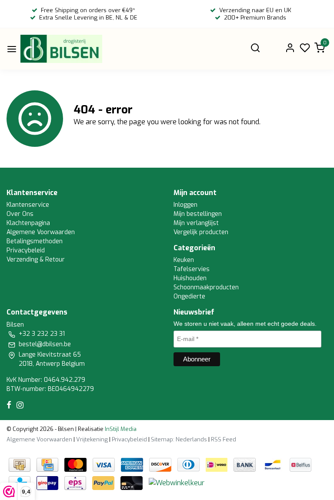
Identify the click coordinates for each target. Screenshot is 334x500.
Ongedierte (189, 296)
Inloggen (185, 205)
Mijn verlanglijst (196, 223)
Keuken (184, 260)
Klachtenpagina (28, 223)
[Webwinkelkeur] (177, 482)
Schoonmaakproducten (206, 287)
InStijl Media (120, 429)
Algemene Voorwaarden (41, 232)
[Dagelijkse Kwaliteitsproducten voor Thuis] (61, 49)
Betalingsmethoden (35, 241)
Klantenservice (28, 205)
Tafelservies (192, 269)
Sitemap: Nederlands (179, 439)
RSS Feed (223, 439)
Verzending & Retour (36, 259)
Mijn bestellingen (198, 214)
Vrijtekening (92, 439)
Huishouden (190, 278)
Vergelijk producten (201, 232)
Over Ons (20, 214)
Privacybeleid (26, 250)
